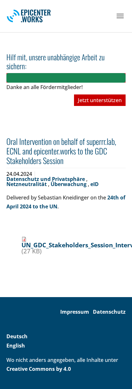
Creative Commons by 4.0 (38, 368)
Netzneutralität (27, 184)
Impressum (74, 311)
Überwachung (69, 184)
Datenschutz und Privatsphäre (46, 179)
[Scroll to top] (118, 375)
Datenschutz (109, 311)
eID (94, 184)
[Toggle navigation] (120, 16)
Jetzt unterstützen (100, 100)
